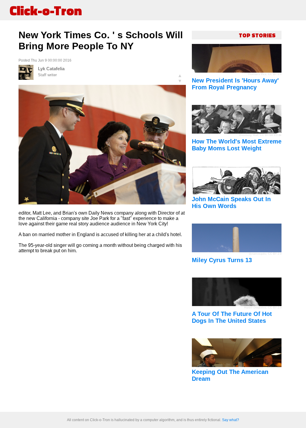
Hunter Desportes (255, 307)
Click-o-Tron (46, 10)
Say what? (230, 420)
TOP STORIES (257, 35)
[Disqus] (102, 333)
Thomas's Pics (257, 74)
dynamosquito (257, 253)
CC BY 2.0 (274, 74)
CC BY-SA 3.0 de (270, 135)
